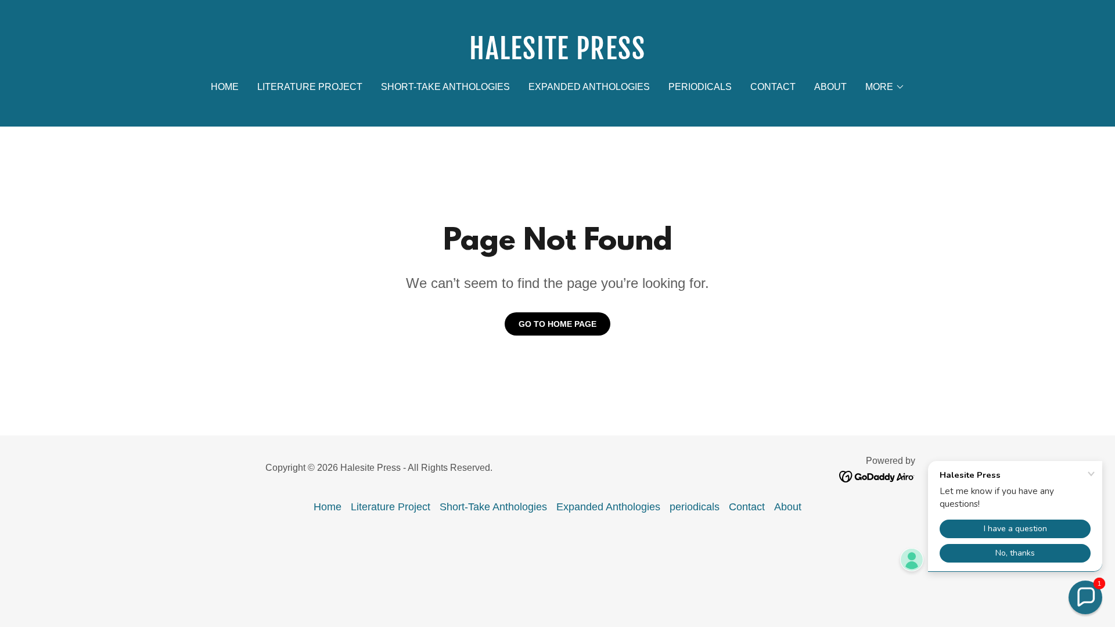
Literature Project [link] (309, 87)
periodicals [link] (700, 87)
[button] (885, 87)
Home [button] (327, 507)
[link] (558, 56)
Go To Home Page (557, 324)
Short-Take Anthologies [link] (445, 87)
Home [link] (225, 87)
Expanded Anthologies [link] (589, 87)
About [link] (830, 87)
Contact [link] (773, 87)
